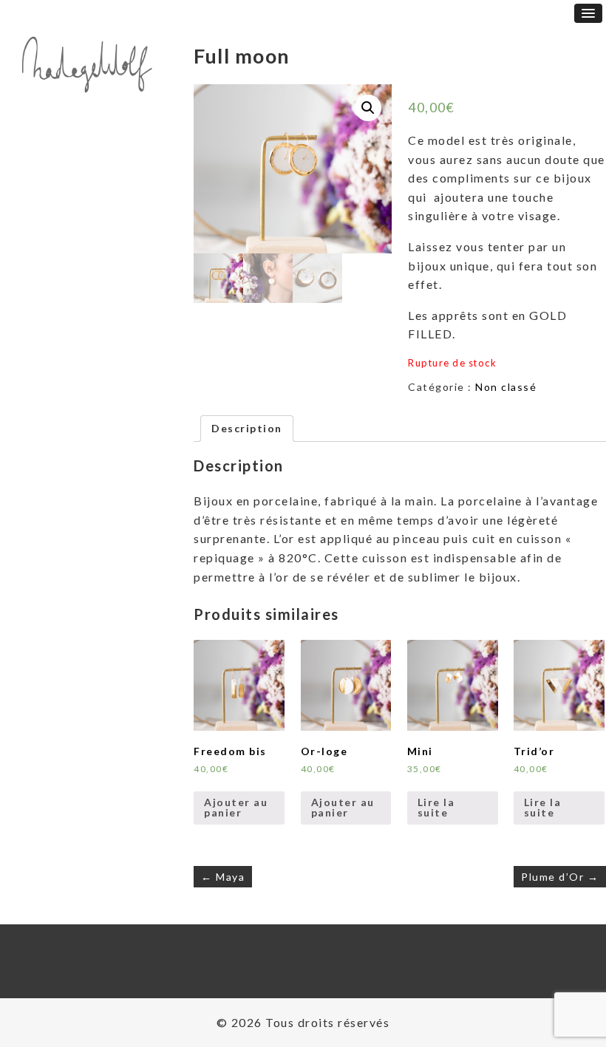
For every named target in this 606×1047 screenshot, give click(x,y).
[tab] (246, 428)
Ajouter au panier (236, 807)
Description (246, 428)
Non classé (506, 387)
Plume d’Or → (560, 876)
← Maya (223, 876)
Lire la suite (436, 807)
